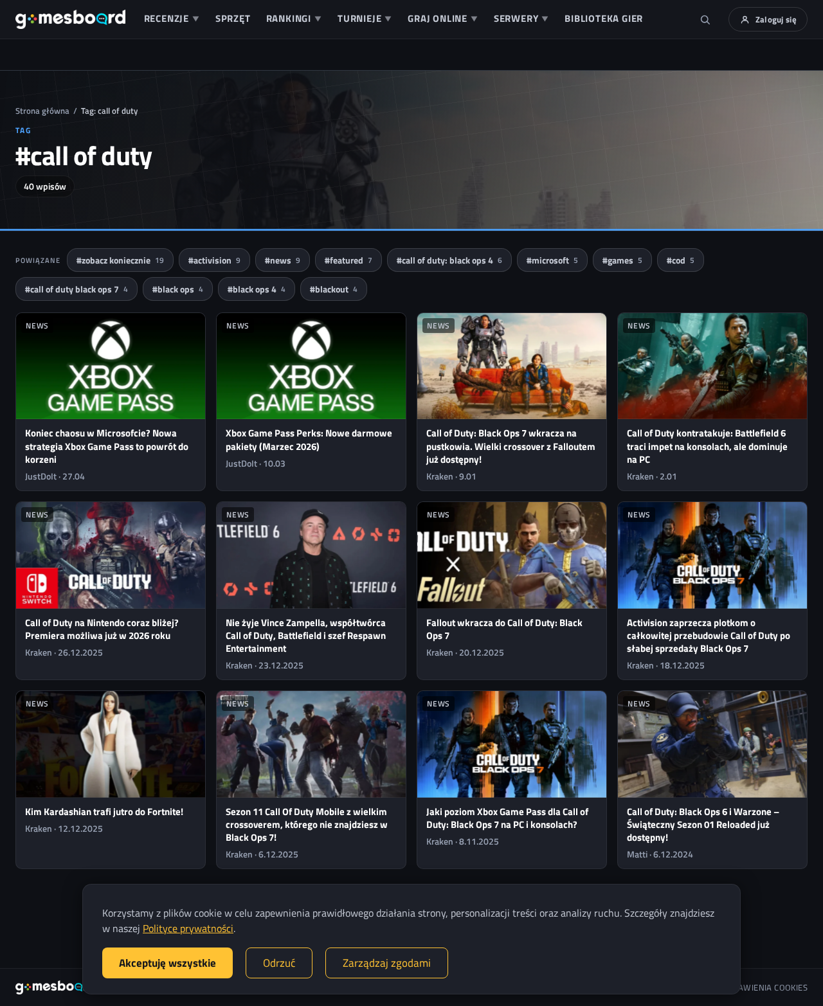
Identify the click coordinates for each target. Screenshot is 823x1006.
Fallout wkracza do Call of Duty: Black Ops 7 (504, 629)
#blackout (333, 289)
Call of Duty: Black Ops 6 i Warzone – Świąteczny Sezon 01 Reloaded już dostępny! (703, 824)
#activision (214, 260)
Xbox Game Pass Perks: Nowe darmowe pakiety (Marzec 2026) (309, 439)
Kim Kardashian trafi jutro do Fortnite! (104, 811)
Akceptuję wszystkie (167, 963)
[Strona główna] (70, 19)
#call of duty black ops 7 (76, 289)
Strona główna (42, 110)
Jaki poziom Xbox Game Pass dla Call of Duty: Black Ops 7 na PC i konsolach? (507, 818)
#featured (348, 260)
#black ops (177, 289)
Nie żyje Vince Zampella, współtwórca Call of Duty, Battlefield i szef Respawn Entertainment (306, 635)
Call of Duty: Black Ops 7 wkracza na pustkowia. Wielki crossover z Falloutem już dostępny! (510, 446)
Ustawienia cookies (766, 988)
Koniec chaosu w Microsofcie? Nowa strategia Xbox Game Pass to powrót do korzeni (106, 446)
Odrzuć (279, 963)
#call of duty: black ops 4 (449, 260)
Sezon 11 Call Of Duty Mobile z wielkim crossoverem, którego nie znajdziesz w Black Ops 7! (307, 824)
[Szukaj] (705, 19)
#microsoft (552, 260)
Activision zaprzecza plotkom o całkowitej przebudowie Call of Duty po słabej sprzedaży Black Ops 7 (708, 635)
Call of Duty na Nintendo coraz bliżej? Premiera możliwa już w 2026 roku (102, 629)
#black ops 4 (256, 289)
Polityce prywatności (188, 928)
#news (282, 260)
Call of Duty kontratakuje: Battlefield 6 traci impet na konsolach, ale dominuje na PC (707, 446)
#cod (680, 260)
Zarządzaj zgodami (387, 963)
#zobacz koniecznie (120, 260)
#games (622, 260)
